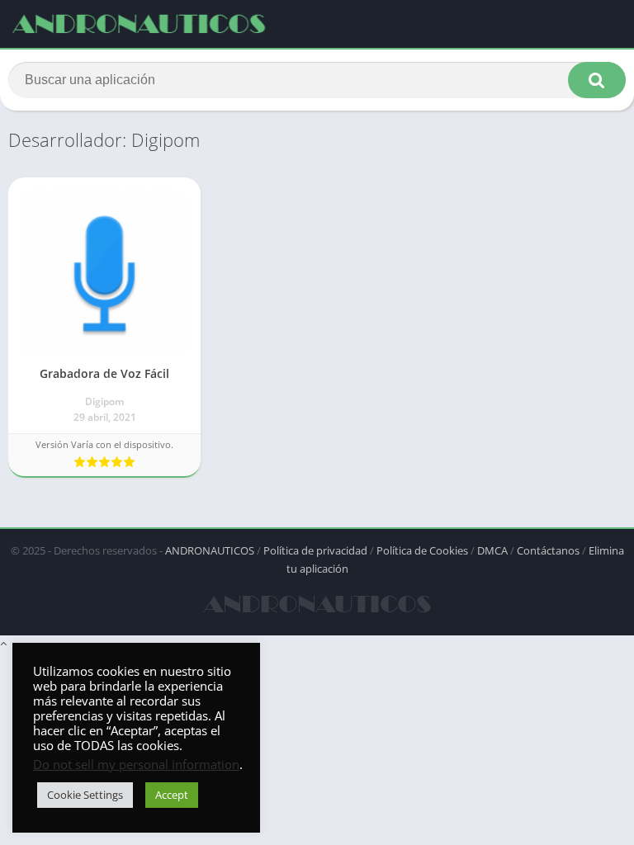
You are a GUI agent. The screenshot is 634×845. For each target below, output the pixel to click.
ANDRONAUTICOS (209, 550)
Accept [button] (171, 794)
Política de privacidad (315, 550)
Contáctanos (548, 550)
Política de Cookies (422, 550)
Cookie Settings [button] (85, 794)
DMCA (492, 550)
